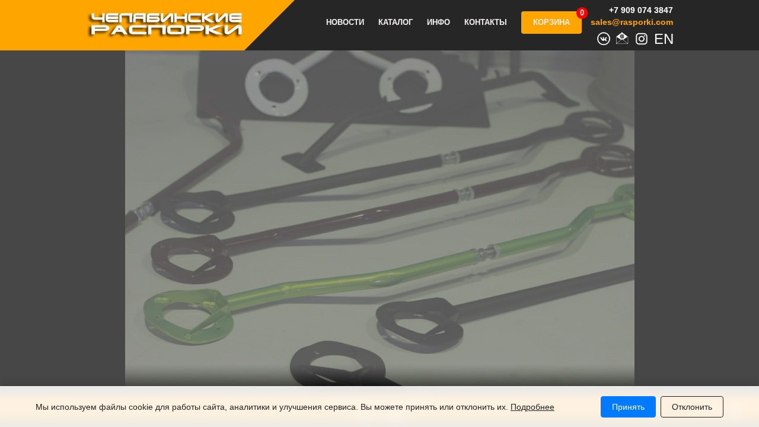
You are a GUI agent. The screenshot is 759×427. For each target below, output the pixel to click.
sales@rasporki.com (632, 22)
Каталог (395, 22)
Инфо (438, 22)
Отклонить (692, 407)
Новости (345, 22)
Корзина (551, 22)
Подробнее (532, 407)
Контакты (485, 22)
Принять (628, 407)
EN (660, 37)
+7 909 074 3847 (641, 10)
